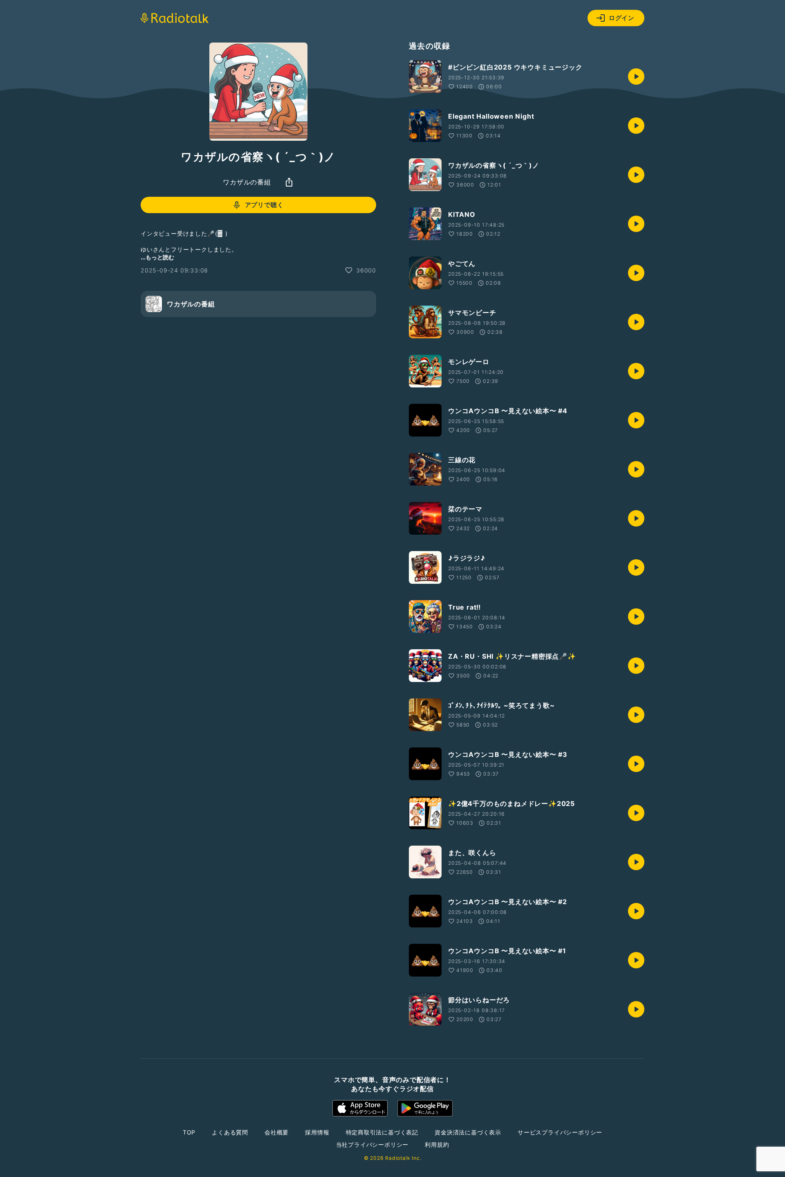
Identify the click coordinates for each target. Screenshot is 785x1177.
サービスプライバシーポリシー (560, 1132)
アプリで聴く (264, 205)
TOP (189, 1132)
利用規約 (437, 1144)
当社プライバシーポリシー (372, 1144)
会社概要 (277, 1132)
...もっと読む (157, 257)
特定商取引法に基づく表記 (382, 1132)
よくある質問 (230, 1132)
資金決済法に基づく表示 (468, 1132)
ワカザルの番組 (247, 182)
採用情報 (317, 1132)
